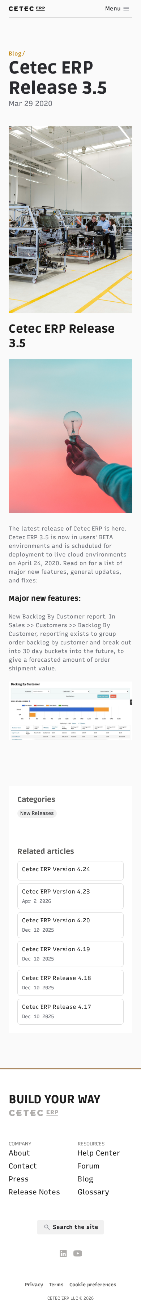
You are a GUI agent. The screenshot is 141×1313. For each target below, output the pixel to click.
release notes (34, 1192)
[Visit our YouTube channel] (77, 1253)
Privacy (34, 1285)
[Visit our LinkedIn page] (63, 1253)
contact (23, 1166)
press (19, 1179)
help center (99, 1153)
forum (88, 1166)
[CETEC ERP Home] (27, 8)
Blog (15, 53)
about (19, 1153)
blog (85, 1179)
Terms (56, 1285)
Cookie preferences (92, 1285)
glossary (93, 1192)
